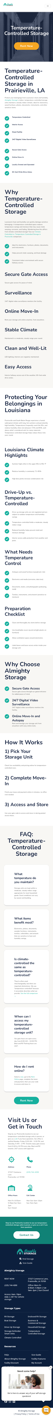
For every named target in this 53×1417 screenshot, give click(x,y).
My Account (37, 1363)
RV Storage (9, 1316)
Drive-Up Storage (12, 1327)
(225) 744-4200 (32, 1172)
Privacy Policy (20, 1414)
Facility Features (39, 1359)
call (16, 1139)
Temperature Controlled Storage (36, 1332)
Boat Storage (10, 1320)
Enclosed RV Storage (37, 1316)
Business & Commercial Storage (37, 1321)
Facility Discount (11, 1363)
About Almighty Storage (15, 1359)
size (22, 1077)
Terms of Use (33, 1414)
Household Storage (36, 1327)
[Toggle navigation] (48, 6)
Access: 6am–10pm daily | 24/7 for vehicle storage (14, 1297)
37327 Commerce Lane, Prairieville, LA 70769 (38, 1280)
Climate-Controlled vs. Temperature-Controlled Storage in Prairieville (23, 234)
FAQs (6, 1355)
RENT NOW (9, 1279)
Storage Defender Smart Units (12, 1332)
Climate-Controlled (12, 1337)
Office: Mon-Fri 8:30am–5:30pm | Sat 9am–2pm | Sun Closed (38, 1288)
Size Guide (36, 1355)
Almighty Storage (11, 100)
